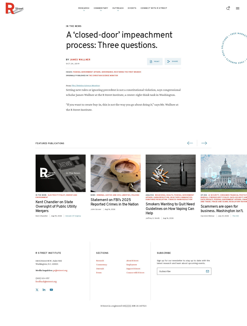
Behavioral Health (164, 195)
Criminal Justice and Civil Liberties (114, 195)
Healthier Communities (181, 197)
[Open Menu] (237, 8)
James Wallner (80, 59)
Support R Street (133, 268)
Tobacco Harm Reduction (180, 200)
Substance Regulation (156, 200)
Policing (135, 195)
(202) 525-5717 (42, 278)
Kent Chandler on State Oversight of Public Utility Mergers (56, 206)
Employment (132, 264)
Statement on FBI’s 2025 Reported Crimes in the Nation (115, 202)
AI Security (213, 195)
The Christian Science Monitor (103, 76)
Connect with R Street (154, 8)
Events (132, 8)
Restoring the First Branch (127, 72)
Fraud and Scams (220, 202)
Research (100, 260)
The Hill (235, 216)
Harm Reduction (161, 197)
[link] (37, 290)
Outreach (118, 8)
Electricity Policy (56, 195)
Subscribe (207, 271)
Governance (107, 72)
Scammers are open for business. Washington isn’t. (222, 208)
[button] (173, 61)
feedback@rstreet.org (46, 281)
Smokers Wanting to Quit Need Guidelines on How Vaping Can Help (170, 209)
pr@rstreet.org (60, 270)
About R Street (132, 260)
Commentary (101, 264)
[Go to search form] (228, 8)
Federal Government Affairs (86, 72)
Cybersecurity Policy (219, 197)
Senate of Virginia (73, 216)
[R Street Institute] (14, 8)
